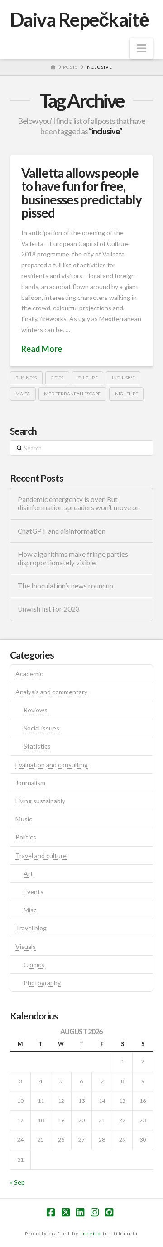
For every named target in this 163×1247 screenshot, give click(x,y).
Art (28, 873)
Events (33, 892)
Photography (42, 982)
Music (23, 819)
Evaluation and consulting (51, 764)
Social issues (41, 728)
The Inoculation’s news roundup (65, 586)
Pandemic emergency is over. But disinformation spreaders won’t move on (79, 503)
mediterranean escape (72, 393)
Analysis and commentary (51, 692)
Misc (30, 910)
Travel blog (31, 928)
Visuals (25, 946)
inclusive (123, 377)
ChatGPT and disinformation (61, 531)
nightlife (126, 393)
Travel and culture (41, 855)
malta (22, 393)
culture (88, 377)
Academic (29, 674)
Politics (25, 837)
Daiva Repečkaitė (79, 19)
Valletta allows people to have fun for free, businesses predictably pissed (81, 192)
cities (57, 377)
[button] (141, 48)
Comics (34, 964)
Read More (41, 349)
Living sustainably (40, 801)
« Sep (17, 1182)
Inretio (91, 1233)
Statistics (37, 746)
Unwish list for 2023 (49, 609)
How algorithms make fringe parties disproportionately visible (73, 558)
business (26, 377)
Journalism (30, 783)
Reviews (36, 710)
